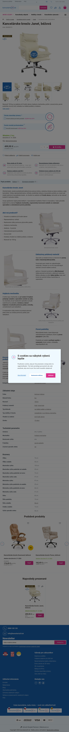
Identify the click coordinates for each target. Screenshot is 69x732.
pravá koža (40, 405)
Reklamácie (17, 1)
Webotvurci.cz (43, 727)
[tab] (6, 181)
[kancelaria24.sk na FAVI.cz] (5, 655)
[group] (18, 543)
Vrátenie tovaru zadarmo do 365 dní (49, 171)
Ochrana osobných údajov (10, 692)
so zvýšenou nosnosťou (49, 413)
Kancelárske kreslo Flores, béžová (15, 555)
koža (35, 405)
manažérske (37, 413)
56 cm (36, 503)
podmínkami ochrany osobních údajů (29, 646)
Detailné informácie (34, 109)
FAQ (24, 1)
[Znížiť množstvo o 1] (40, 147)
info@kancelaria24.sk (15, 633)
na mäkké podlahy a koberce (42, 409)
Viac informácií (21, 375)
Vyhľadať (43, 7)
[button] (18, 561)
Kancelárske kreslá (39, 383)
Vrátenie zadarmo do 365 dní (43, 658)
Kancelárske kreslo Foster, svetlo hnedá (49, 555)
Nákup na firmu (39, 669)
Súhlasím (50, 375)
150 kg (36, 402)
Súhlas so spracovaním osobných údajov (15, 695)
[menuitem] (7, 14)
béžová (42, 394)
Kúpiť (39, 615)
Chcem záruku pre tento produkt (19, 118)
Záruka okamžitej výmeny (42, 671)
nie (35, 447)
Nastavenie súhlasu (36, 375)
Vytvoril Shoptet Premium (30, 727)
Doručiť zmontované (15, 128)
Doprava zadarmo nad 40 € (14, 171)
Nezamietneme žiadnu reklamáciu (48, 163)
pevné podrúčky (38, 443)
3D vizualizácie (38, 666)
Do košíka (57, 147)
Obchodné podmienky (9, 690)
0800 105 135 (12, 628)
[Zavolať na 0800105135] (58, 2)
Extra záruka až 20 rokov (13, 163)
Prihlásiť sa (59, 642)
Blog (3, 687)
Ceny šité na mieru (40, 674)
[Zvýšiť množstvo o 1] (46, 147)
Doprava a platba (7, 1)
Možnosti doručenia (10, 141)
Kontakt (4, 682)
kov (35, 398)
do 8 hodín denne (39, 417)
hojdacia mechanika (39, 435)
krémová (36, 394)
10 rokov (36, 420)
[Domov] (2, 19)
